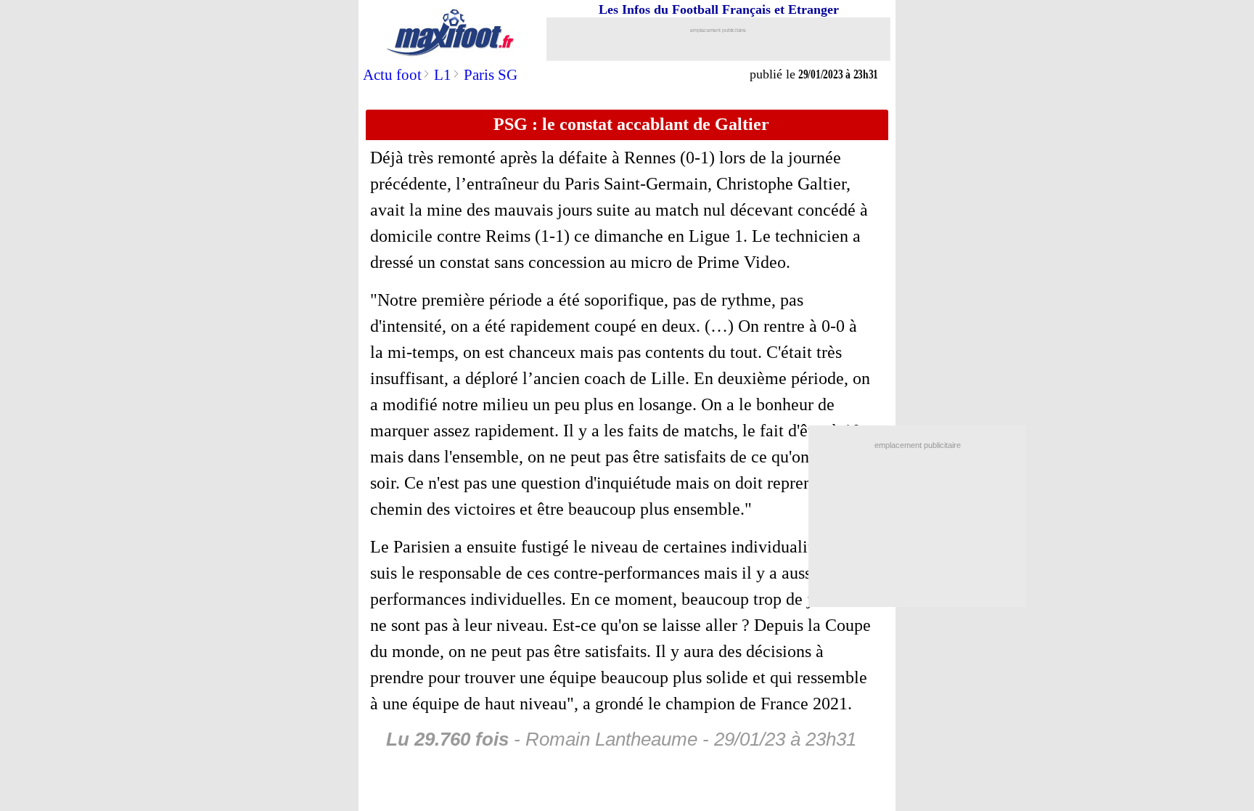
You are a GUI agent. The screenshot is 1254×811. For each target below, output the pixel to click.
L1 (442, 74)
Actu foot (392, 74)
